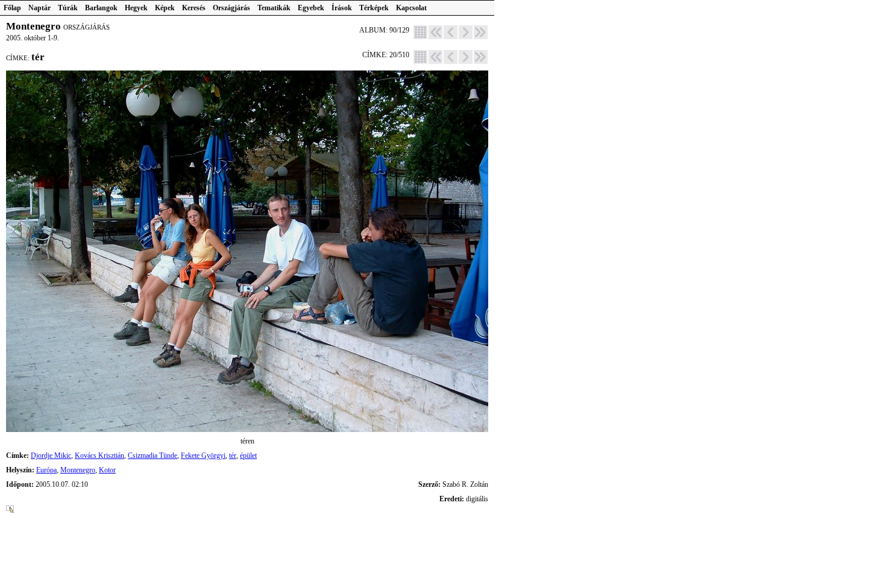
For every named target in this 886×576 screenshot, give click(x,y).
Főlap (12, 8)
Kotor (107, 470)
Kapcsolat (411, 8)
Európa (46, 470)
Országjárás (231, 8)
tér (232, 455)
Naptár (39, 8)
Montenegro (77, 470)
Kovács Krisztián (99, 455)
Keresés (194, 8)
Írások (341, 8)
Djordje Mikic (51, 455)
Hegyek (136, 8)
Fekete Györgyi (203, 455)
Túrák (68, 8)
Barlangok (101, 8)
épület (248, 455)
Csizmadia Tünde (152, 455)
